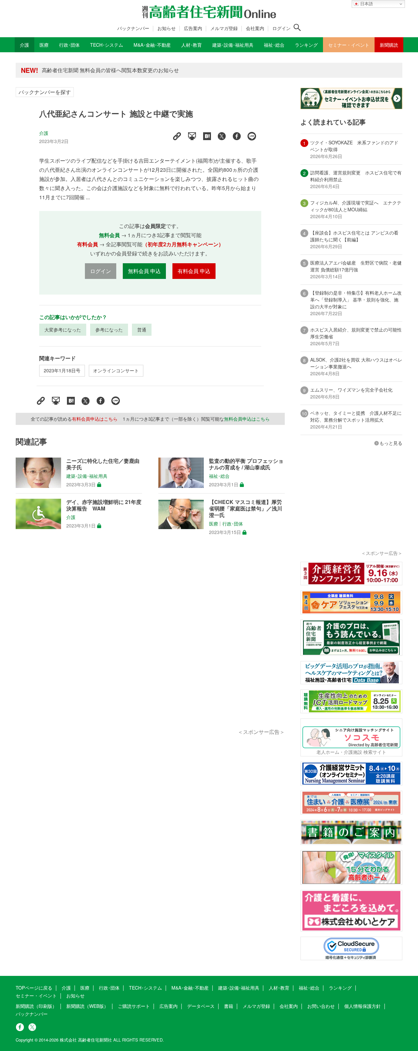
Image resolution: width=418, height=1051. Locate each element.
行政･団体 (232, 524)
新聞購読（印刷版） (36, 1006)
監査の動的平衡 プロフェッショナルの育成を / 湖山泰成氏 (246, 464)
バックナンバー (133, 28)
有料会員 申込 (194, 271)
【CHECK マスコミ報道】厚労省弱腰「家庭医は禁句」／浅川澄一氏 (245, 508)
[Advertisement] (150, 639)
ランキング (340, 987)
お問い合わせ (321, 1006)
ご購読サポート (134, 1006)
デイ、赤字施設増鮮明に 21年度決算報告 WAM (103, 505)
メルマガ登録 (224, 28)
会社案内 (255, 28)
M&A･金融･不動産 (190, 987)
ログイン (281, 28)
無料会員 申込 (144, 271)
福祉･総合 (219, 476)
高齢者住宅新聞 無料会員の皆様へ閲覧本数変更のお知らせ (110, 70)
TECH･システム (145, 987)
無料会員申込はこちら (247, 418)
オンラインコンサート (116, 370)
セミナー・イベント (36, 995)
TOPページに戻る (34, 987)
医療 (213, 524)
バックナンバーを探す (45, 92)
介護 (43, 133)
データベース (201, 1006)
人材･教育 (279, 987)
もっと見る (390, 443)
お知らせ (166, 28)
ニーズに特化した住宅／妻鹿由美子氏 (102, 464)
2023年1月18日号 (62, 370)
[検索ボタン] (297, 27)
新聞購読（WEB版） (87, 1006)
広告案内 (193, 28)
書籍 (228, 1006)
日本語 (366, 3)
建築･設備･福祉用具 (86, 476)
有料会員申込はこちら (95, 418)
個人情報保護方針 (362, 1006)
